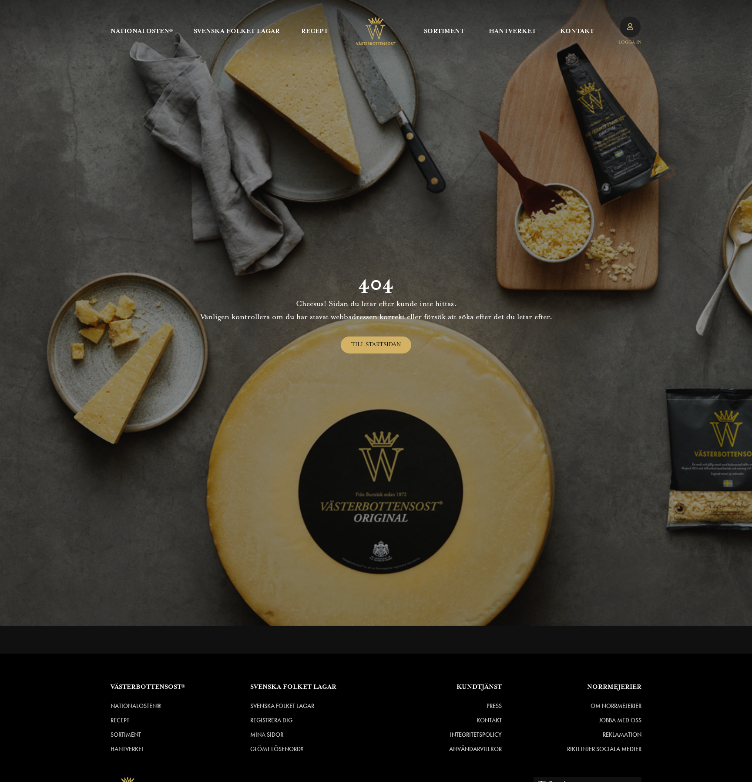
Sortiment (444, 31)
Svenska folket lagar (237, 31)
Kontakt (577, 31)
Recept (314, 31)
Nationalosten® (142, 31)
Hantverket (512, 31)
